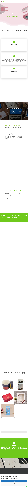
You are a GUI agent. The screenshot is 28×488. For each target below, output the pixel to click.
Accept (14, 481)
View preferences (14, 485)
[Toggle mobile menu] (26, 1)
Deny (14, 483)
